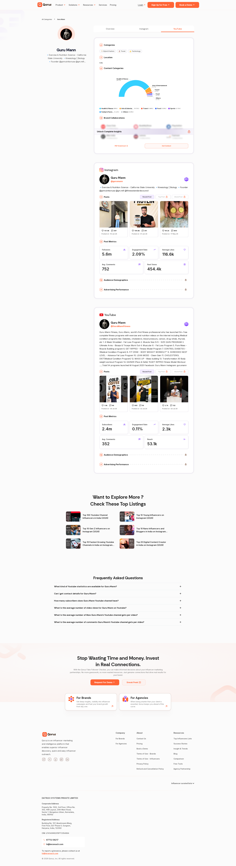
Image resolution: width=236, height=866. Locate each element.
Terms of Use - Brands (146, 754)
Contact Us (141, 739)
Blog (175, 754)
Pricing (113, 5)
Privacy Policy (142, 764)
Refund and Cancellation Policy (150, 769)
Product (59, 5)
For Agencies (121, 744)
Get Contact (166, 146)
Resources (88, 5)
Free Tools (178, 764)
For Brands (120, 739)
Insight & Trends (181, 749)
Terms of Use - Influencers (148, 759)
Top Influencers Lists (183, 739)
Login (140, 5)
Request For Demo (103, 682)
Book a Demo (185, 5)
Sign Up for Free (159, 5)
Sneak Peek (132, 682)
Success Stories (180, 744)
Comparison (179, 759)
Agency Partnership (182, 769)
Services (103, 5)
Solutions (73, 5)
